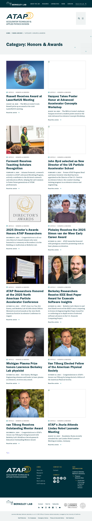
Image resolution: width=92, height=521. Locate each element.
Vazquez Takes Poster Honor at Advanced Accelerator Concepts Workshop (63, 101)
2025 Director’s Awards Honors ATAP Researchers (24, 231)
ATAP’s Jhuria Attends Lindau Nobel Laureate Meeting (63, 428)
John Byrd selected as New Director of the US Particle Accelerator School (66, 164)
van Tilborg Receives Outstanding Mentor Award (24, 426)
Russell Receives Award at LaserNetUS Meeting (24, 98)
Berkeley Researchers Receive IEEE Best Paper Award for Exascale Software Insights (64, 296)
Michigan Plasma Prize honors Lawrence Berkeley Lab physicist (24, 367)
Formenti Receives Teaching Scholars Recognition (18, 164)
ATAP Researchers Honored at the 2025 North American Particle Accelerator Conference (24, 296)
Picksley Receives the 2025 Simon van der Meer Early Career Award (67, 233)
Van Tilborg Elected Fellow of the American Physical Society (66, 367)
